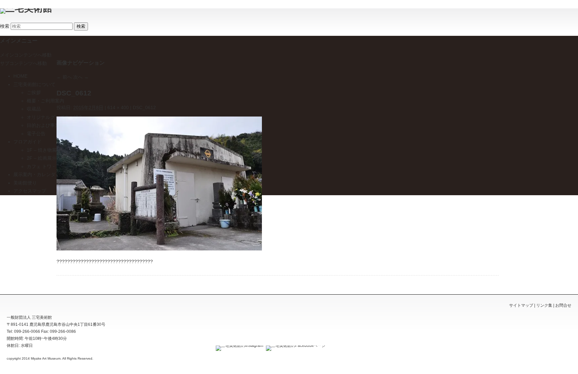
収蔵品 (34, 108)
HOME (20, 76)
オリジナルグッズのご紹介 (55, 117)
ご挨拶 (34, 92)
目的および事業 (43, 125)
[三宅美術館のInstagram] (238, 345)
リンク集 (544, 305)
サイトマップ (521, 305)
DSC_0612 (144, 107)
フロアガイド (27, 141)
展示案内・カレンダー (36, 174)
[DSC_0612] (159, 248)
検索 (4, 26)
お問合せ (563, 305)
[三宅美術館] (26, 8)
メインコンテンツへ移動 (26, 55)
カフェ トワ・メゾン (48, 166)
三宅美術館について (34, 84)
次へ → (81, 77)
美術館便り (25, 182)
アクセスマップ (29, 191)
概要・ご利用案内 (45, 100)
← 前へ (64, 77)
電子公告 (36, 133)
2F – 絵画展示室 (44, 158)
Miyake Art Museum (46, 358)
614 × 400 (118, 107)
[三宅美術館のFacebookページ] (294, 345)
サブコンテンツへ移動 (23, 63)
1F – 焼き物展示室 (46, 150)
